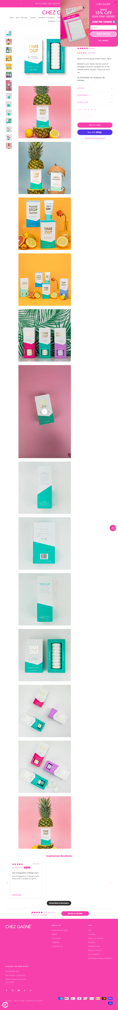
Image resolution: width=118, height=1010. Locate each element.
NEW (12, 18)
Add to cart (95, 125)
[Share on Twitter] (88, 110)
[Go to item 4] (9, 58)
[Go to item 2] (9, 41)
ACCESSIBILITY (94, 954)
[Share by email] (95, 110)
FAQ (89, 930)
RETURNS (91, 942)
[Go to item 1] (9, 33)
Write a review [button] (75, 913)
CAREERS (55, 942)
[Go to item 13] (9, 137)
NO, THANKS (103, 40)
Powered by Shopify (34, 1001)
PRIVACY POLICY (95, 950)
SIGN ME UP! (104, 34)
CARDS (33, 18)
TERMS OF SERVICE (95, 938)
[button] (82, 48)
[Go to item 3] (9, 50)
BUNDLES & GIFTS (55, 21)
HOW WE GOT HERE (60, 930)
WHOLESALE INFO (12, 971)
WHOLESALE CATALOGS (15, 975)
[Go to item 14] (9, 146)
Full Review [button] (17, 894)
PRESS (54, 934)
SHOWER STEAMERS (46, 18)
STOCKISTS (56, 938)
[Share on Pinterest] (91, 110)
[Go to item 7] (9, 85)
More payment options (95, 138)
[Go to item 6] (9, 75)
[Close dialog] (115, 2)
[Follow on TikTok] (25, 990)
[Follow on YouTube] (19, 990)
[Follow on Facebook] (7, 990)
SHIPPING (92, 934)
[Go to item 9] (9, 104)
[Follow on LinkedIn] (31, 990)
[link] (104, 4)
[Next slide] (110, 882)
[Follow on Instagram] (13, 990)
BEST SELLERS (22, 18)
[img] (17, 864)
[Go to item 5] (9, 66)
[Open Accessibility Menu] (5, 1005)
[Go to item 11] (9, 121)
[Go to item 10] (9, 112)
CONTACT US (57, 946)
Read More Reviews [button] (59, 903)
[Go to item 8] (9, 96)
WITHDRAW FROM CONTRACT (100, 958)
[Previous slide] (7, 882)
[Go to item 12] (9, 129)
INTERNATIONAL (94, 946)
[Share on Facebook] (85, 110)
